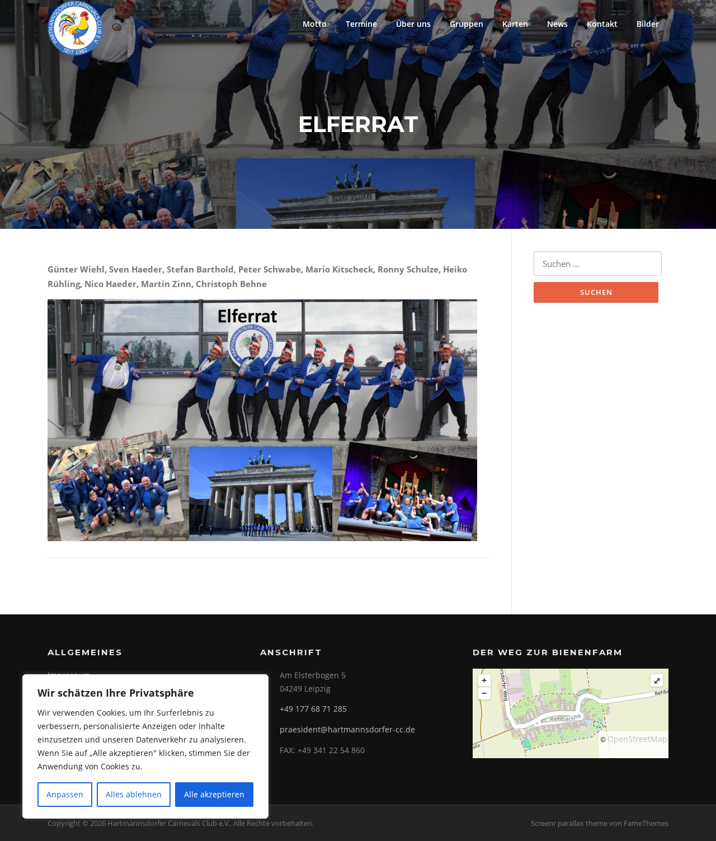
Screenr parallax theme (569, 823)
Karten (515, 23)
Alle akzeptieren (214, 794)
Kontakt (602, 23)
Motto (315, 23)
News (557, 23)
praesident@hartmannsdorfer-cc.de (347, 729)
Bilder (648, 23)
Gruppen (466, 23)
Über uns (413, 23)
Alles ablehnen (134, 794)
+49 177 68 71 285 (313, 708)
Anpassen (64, 794)
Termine (361, 23)
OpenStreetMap (637, 739)
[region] (145, 746)
